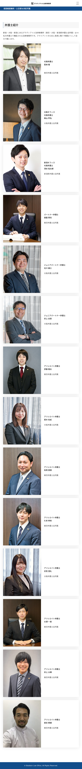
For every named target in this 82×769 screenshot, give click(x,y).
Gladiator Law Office (33, 765)
